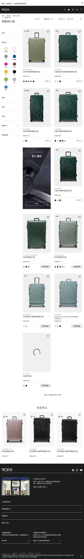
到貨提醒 (45, 267)
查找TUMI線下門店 (39, 487)
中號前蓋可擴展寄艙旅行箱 (33, 317)
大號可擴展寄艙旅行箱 (31, 72)
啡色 (14, 64)
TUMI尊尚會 (6, 502)
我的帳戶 (5, 516)
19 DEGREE (57, 69)
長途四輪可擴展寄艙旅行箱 (39, 451)
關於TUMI (5, 523)
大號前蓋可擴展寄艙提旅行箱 (65, 72)
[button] (10, 33)
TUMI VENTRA (27, 69)
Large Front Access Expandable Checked (66, 318)
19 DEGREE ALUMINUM (30, 255)
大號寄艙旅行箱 (29, 257)
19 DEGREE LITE (59, 255)
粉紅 (6, 64)
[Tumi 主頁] (5, 9)
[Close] (82, 3)
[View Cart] (77, 10)
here (35, 557)
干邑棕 (6, 48)
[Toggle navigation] (81, 10)
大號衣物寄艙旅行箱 (30, 131)
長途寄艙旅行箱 (60, 257)
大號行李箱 (27, 376)
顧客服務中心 (6, 509)
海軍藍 (14, 56)
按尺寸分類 (16, 16)
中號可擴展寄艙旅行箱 (63, 191)
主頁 (3, 16)
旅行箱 (9, 16)
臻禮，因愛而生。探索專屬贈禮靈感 (14, 3)
